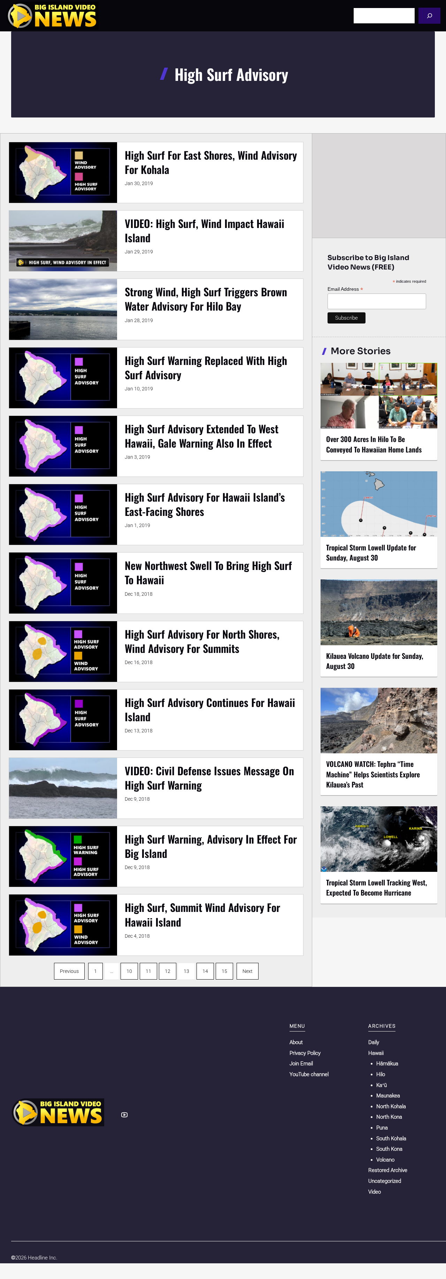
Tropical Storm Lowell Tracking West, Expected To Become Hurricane (376, 887)
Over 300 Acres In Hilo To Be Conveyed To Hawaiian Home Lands (374, 444)
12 (167, 971)
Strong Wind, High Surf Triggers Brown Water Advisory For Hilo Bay (206, 299)
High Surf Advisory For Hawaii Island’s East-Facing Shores (205, 504)
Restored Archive (387, 1170)
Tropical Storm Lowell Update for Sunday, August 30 (371, 552)
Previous (69, 971)
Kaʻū (381, 1085)
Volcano (385, 1160)
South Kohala (391, 1138)
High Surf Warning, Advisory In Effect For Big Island (211, 846)
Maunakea (388, 1096)
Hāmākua (387, 1063)
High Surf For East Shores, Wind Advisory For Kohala (211, 162)
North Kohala (391, 1106)
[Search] (429, 15)
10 (129, 971)
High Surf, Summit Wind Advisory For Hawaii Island (202, 914)
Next (248, 971)
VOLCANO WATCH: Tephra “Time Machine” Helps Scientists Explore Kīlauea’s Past (373, 774)
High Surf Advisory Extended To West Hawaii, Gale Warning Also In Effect (201, 436)
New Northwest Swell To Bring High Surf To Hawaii (208, 572)
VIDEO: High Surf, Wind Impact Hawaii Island (204, 230)
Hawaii (376, 1053)
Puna (382, 1128)
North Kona (389, 1117)
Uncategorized (384, 1181)
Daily (373, 1042)
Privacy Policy (305, 1053)
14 (205, 971)
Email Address (345, 289)
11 (148, 971)
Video (374, 1192)
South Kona (389, 1149)
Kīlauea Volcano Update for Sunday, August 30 (374, 660)
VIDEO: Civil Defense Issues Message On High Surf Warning (209, 778)
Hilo (380, 1074)
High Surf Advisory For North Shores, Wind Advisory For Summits (202, 641)
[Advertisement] (379, 185)
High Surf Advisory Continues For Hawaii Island (210, 709)
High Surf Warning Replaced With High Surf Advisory (206, 367)
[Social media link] (124, 1114)
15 (224, 971)
